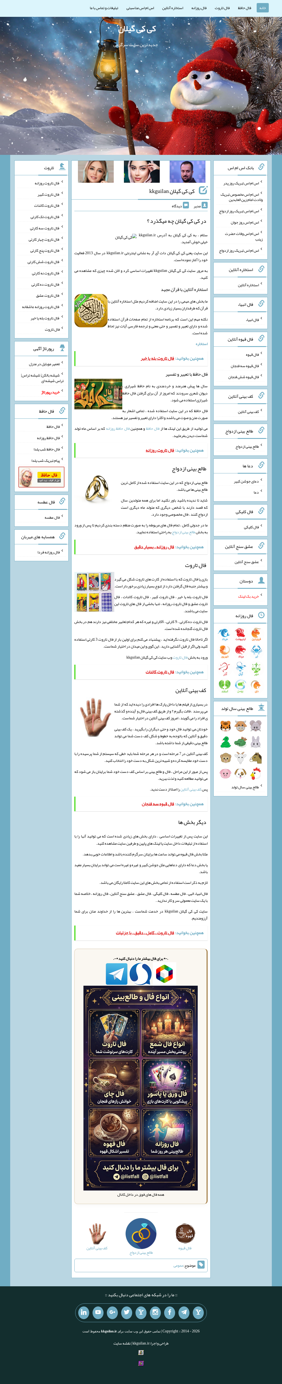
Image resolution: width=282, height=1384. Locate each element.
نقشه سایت (122, 1343)
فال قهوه (252, 354)
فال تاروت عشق (48, 295)
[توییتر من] (126, 1312)
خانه (262, 8)
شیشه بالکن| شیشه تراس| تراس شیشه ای (42, 378)
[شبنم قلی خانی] (96, 173)
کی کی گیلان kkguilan (172, 191)
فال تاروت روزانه (47, 183)
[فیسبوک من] (169, 1312)
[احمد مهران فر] (187, 173)
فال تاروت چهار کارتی (44, 239)
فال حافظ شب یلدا (47, 449)
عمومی (178, 1265)
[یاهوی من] (198, 1312)
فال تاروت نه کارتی (46, 273)
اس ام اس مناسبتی (140, 8)
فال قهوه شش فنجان (243, 377)
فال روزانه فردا (48, 552)
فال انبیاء (252, 320)
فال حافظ (244, 8)
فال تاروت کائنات (47, 205)
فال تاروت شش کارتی (44, 262)
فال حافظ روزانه (118, 428)
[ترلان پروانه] (142, 173)
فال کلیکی (251, 527)
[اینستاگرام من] (155, 1312)
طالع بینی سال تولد (245, 787)
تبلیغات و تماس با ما (104, 8)
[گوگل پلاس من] (112, 1312)
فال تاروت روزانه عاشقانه (41, 307)
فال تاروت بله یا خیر (45, 318)
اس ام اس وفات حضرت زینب (244, 236)
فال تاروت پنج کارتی (45, 250)
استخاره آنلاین (172, 8)
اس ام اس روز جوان (245, 222)
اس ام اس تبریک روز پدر (241, 183)
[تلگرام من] (183, 1312)
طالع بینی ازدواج (183, 532)
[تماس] (141, 1312)
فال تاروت (222, 8)
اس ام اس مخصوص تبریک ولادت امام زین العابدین (242, 196)
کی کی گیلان (137, 28)
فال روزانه (199, 8)
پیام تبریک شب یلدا (45, 460)
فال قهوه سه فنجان (245, 365)
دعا (256, 492)
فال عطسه (52, 517)
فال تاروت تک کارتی (45, 217)
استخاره (202, 344)
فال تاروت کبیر (48, 194)
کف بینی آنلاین (190, 789)
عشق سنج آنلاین (247, 561)
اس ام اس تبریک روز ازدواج (239, 211)
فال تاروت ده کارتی (45, 284)
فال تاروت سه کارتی (45, 228)
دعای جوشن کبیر (246, 481)
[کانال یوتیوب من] (98, 1312)
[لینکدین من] (83, 1312)
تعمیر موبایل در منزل (44, 364)
